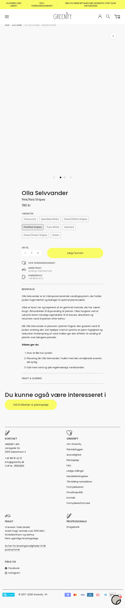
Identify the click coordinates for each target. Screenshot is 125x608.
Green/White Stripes (75, 219)
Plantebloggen (75, 449)
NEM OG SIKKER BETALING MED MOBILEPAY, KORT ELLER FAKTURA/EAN (90, 4)
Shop (7, 25)
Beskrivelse (28, 289)
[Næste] (70, 177)
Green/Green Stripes (35, 235)
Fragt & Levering (32, 378)
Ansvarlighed (74, 454)
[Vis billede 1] (60, 177)
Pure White (53, 227)
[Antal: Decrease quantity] (25, 253)
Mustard (69, 227)
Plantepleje (73, 460)
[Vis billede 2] (64, 177)
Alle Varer (17, 25)
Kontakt (71, 497)
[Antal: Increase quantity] (38, 253)
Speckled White (50, 219)
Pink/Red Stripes (33, 227)
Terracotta (30, 219)
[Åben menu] (7, 16)
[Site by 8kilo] (46, 594)
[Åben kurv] (117, 16)
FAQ (69, 465)
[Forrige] (54, 177)
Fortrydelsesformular (78, 503)
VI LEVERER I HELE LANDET (13, 4)
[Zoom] (113, 36)
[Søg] (108, 16)
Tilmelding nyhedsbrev (79, 481)
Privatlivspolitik (75, 492)
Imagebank (73, 527)
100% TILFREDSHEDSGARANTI (42, 4)
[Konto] (100, 16)
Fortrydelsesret (75, 487)
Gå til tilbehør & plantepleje (31, 405)
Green (55, 235)
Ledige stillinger (75, 471)
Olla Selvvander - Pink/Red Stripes (40, 25)
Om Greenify (74, 444)
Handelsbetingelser (77, 476)
